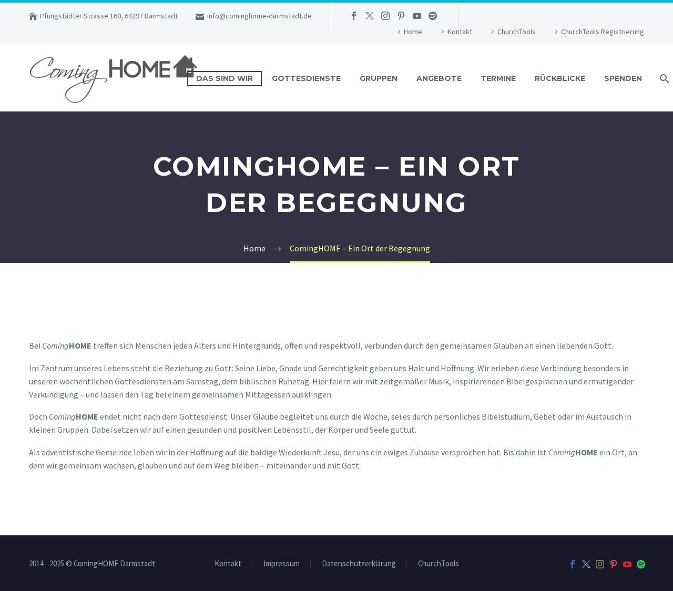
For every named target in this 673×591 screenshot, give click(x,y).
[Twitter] (370, 16)
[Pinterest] (401, 16)
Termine (498, 78)
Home (413, 31)
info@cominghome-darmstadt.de (259, 16)
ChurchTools (516, 31)
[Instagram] (385, 16)
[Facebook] (354, 16)
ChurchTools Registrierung (602, 31)
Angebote (439, 78)
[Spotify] (433, 16)
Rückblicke (560, 78)
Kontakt (459, 31)
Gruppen (378, 78)
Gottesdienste (306, 78)
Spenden (623, 78)
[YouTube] (417, 16)
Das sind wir (224, 78)
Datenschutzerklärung (359, 564)
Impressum (281, 564)
